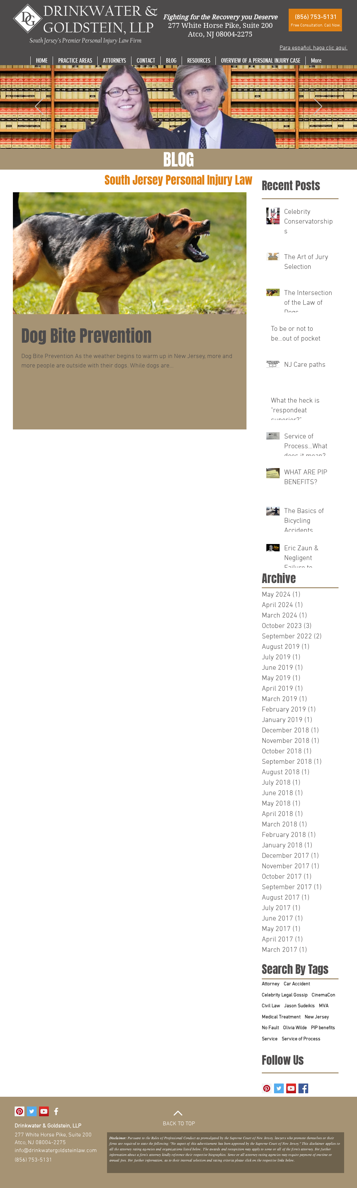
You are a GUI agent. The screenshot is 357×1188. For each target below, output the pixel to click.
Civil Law (271, 1006)
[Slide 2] (178, 131)
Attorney (271, 984)
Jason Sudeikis (299, 1006)
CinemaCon (323, 995)
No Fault (270, 1028)
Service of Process (301, 1039)
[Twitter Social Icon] (279, 1088)
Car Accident (297, 984)
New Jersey (317, 1017)
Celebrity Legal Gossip (284, 995)
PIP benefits (323, 1028)
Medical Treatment (281, 1017)
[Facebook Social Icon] (303, 1088)
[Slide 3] (185, 131)
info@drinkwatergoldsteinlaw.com (56, 1150)
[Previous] (39, 107)
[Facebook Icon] (56, 1111)
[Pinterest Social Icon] (267, 1088)
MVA (323, 1006)
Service (270, 1039)
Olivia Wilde (295, 1028)
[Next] (317, 107)
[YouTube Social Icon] (291, 1088)
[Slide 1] (172, 131)
